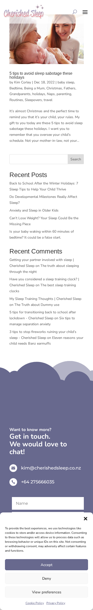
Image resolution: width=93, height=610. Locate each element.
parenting (64, 94)
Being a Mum (34, 88)
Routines (16, 100)
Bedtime (15, 88)
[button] (85, 518)
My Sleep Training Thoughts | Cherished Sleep (45, 298)
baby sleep (66, 82)
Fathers (69, 88)
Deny (46, 578)
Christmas (54, 88)
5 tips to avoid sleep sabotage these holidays (40, 75)
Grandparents (20, 94)
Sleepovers (33, 100)
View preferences (46, 592)
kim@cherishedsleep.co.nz (51, 468)
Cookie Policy (35, 603)
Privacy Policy (55, 603)
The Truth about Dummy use (36, 304)
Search (75, 159)
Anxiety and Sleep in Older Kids (34, 210)
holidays (38, 94)
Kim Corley (22, 82)
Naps (51, 94)
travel (48, 100)
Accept (46, 564)
